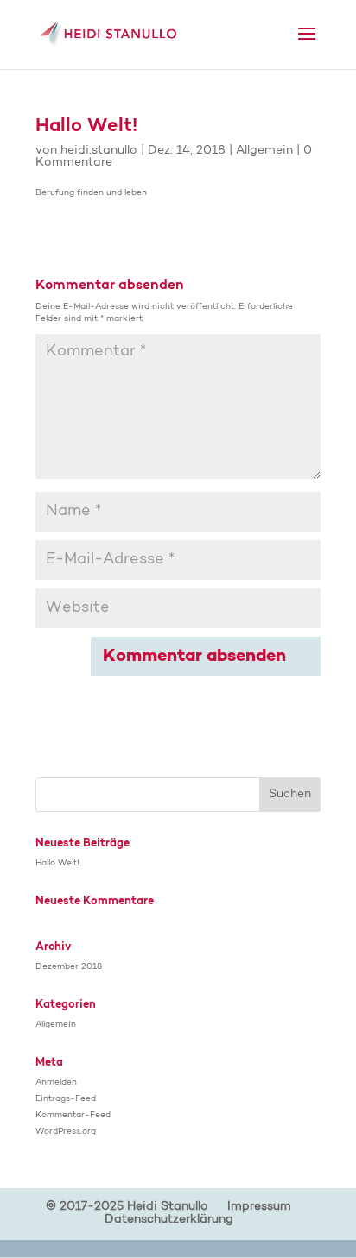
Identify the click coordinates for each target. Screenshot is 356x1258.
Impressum (259, 1207)
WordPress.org (65, 1132)
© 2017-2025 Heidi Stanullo (127, 1207)
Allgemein (264, 151)
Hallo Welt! (57, 863)
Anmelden (56, 1083)
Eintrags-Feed (65, 1099)
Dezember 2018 (68, 967)
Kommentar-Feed (73, 1115)
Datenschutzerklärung (169, 1220)
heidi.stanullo (98, 151)
